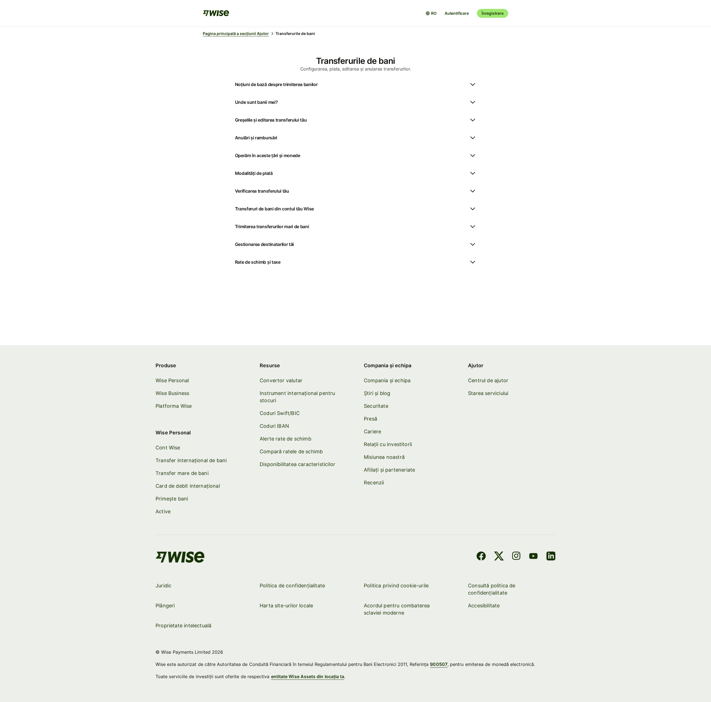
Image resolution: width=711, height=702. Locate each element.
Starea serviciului (488, 393)
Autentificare (457, 13)
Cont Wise (168, 448)
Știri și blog (377, 393)
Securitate (376, 406)
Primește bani (172, 499)
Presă (370, 419)
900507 (438, 664)
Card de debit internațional (188, 486)
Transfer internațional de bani (191, 460)
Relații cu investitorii (388, 444)
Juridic (163, 585)
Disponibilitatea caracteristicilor (297, 464)
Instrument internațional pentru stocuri (297, 396)
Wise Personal (172, 380)
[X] (499, 557)
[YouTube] (533, 557)
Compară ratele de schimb (291, 451)
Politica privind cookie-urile (396, 585)
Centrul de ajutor (488, 380)
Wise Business (172, 393)
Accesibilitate (484, 605)
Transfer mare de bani (182, 473)
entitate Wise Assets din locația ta (307, 676)
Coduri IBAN (274, 426)
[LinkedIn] (550, 557)
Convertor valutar (281, 380)
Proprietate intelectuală (183, 625)
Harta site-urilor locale (286, 605)
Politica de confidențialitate (292, 585)
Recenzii (374, 482)
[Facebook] (481, 557)
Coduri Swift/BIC (280, 413)
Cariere (372, 431)
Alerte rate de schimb (285, 439)
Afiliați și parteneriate (389, 470)
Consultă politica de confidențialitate (491, 589)
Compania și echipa (387, 380)
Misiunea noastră (384, 457)
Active (163, 511)
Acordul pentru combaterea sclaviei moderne (397, 609)
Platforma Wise (174, 406)
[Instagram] (516, 557)
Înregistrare (493, 13)
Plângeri (165, 605)
